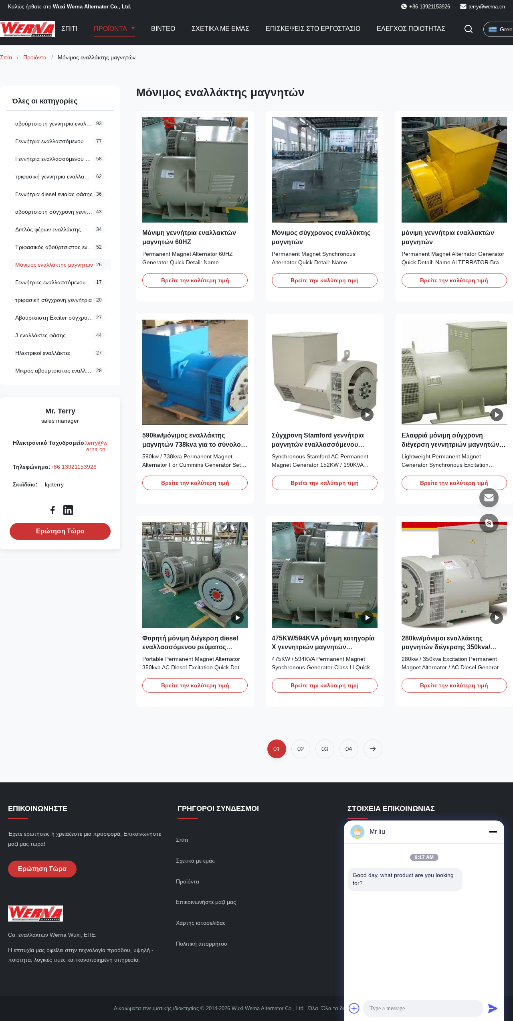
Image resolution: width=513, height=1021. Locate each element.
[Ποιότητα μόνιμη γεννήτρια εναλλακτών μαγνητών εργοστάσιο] (454, 170)
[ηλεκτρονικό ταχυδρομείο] (489, 497)
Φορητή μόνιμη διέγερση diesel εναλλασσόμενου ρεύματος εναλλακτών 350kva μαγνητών (190, 647)
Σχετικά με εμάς (220, 28)
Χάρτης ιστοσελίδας (201, 923)
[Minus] (493, 832)
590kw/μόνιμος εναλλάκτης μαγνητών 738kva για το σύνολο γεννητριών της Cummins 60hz (191, 444)
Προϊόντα (111, 28)
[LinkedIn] (68, 510)
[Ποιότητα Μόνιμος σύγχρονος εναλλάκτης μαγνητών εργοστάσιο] (324, 170)
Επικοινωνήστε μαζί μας (206, 902)
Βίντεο (163, 28)
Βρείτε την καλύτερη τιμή (195, 280)
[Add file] (354, 1008)
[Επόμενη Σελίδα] (373, 748)
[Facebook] (52, 510)
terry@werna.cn (487, 7)
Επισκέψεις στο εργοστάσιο (313, 28)
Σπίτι (69, 28)
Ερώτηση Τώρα (60, 531)
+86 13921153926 (73, 467)
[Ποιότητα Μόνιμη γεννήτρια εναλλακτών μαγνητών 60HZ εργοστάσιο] (195, 170)
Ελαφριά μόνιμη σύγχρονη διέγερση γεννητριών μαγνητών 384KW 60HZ (450, 444)
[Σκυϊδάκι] (489, 523)
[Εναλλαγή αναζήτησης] (468, 29)
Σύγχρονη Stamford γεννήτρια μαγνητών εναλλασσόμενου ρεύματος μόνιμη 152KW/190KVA (322, 444)
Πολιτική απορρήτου (201, 943)
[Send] (493, 1008)
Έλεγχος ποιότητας (411, 28)
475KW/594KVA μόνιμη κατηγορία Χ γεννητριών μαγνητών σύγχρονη (323, 647)
